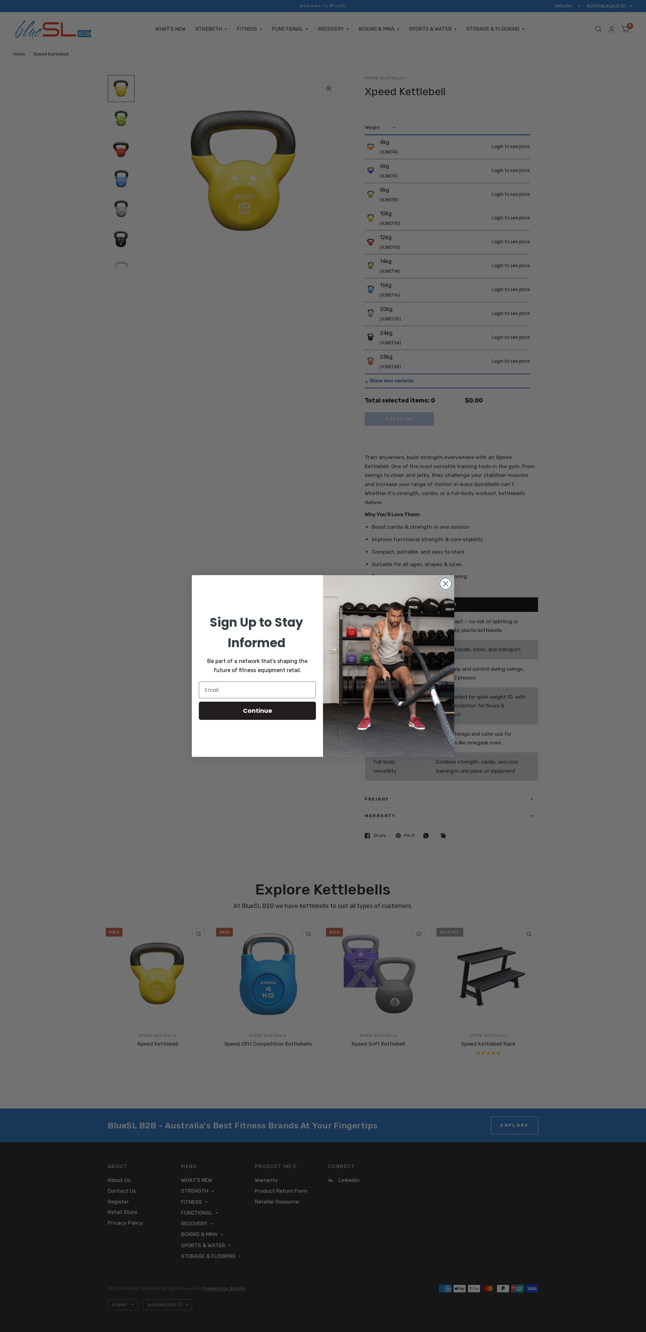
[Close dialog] (446, 584)
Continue (257, 710)
